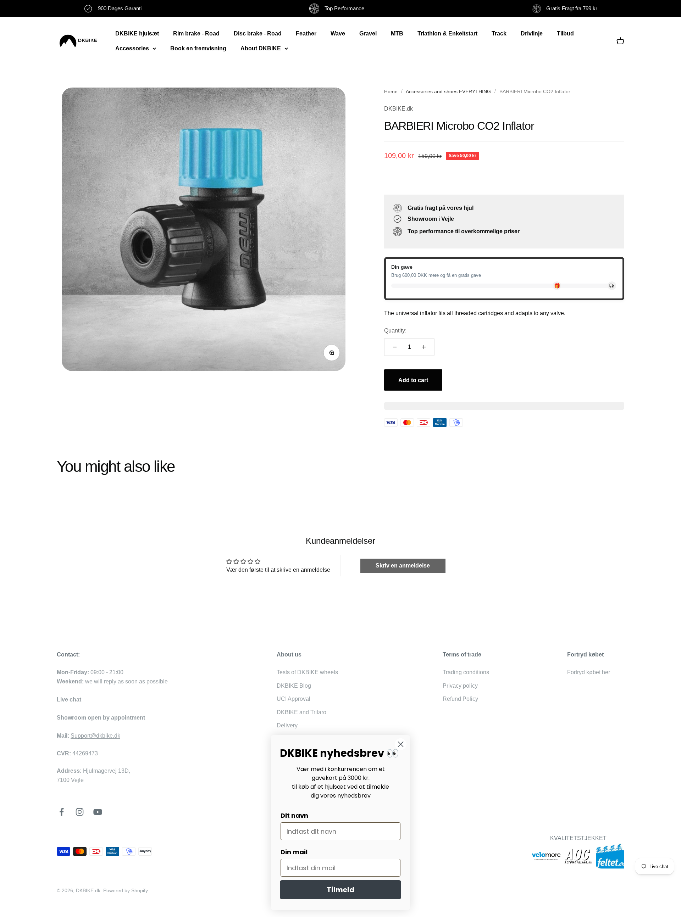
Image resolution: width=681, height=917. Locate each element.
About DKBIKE (260, 48)
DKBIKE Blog (294, 686)
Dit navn (294, 815)
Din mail (294, 852)
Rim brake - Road (196, 33)
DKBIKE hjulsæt (137, 33)
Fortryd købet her (588, 672)
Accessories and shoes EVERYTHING (448, 91)
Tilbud (565, 33)
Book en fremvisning (198, 48)
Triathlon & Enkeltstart (447, 33)
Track (499, 33)
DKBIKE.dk (398, 109)
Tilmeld (340, 890)
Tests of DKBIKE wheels (307, 672)
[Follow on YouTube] (98, 812)
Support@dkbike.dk (95, 736)
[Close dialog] (400, 744)
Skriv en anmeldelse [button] (403, 566)
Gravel (368, 33)
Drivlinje (532, 33)
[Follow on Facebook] (61, 812)
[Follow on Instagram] (79, 812)
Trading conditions (466, 672)
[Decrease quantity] (394, 347)
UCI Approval (293, 699)
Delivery (287, 725)
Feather (306, 33)
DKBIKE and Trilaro (301, 712)
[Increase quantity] (424, 347)
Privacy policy (460, 686)
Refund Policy (460, 699)
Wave (338, 33)
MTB (397, 33)
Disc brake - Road (258, 33)
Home (391, 91)
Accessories (132, 48)
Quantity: (395, 331)
